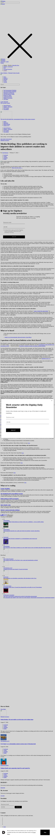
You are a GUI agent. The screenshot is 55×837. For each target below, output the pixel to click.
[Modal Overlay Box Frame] (27, 418)
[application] (27, 832)
